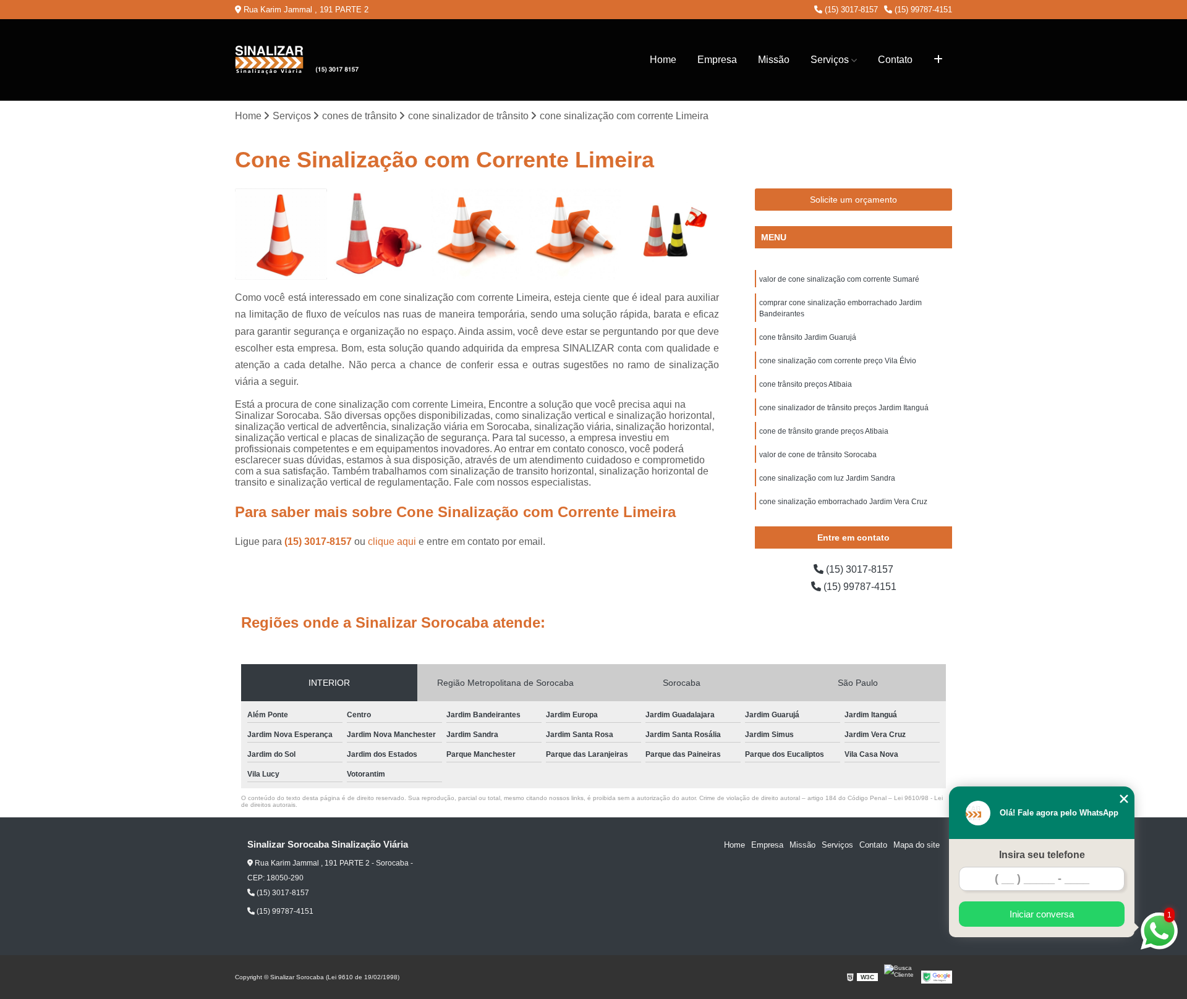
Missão (773, 59)
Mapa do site (916, 844)
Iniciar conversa (1042, 914)
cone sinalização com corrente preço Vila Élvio (837, 360)
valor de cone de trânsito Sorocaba (818, 454)
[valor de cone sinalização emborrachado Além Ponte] (575, 234)
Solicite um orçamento (853, 199)
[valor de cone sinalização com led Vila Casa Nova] (281, 234)
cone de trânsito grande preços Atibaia (824, 431)
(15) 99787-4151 (922, 9)
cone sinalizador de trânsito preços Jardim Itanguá (844, 407)
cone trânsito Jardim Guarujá (807, 337)
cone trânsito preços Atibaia (806, 384)
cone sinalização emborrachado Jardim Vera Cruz (843, 501)
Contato (895, 59)
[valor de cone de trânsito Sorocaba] (477, 234)
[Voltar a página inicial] (297, 59)
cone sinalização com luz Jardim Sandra (827, 478)
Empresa (717, 59)
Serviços (829, 59)
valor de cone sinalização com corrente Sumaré (839, 279)
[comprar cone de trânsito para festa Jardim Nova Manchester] (673, 234)
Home (663, 59)
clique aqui (392, 541)
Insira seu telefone (1042, 854)
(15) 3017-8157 (850, 9)
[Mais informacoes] (938, 60)
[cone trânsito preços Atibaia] (379, 234)
